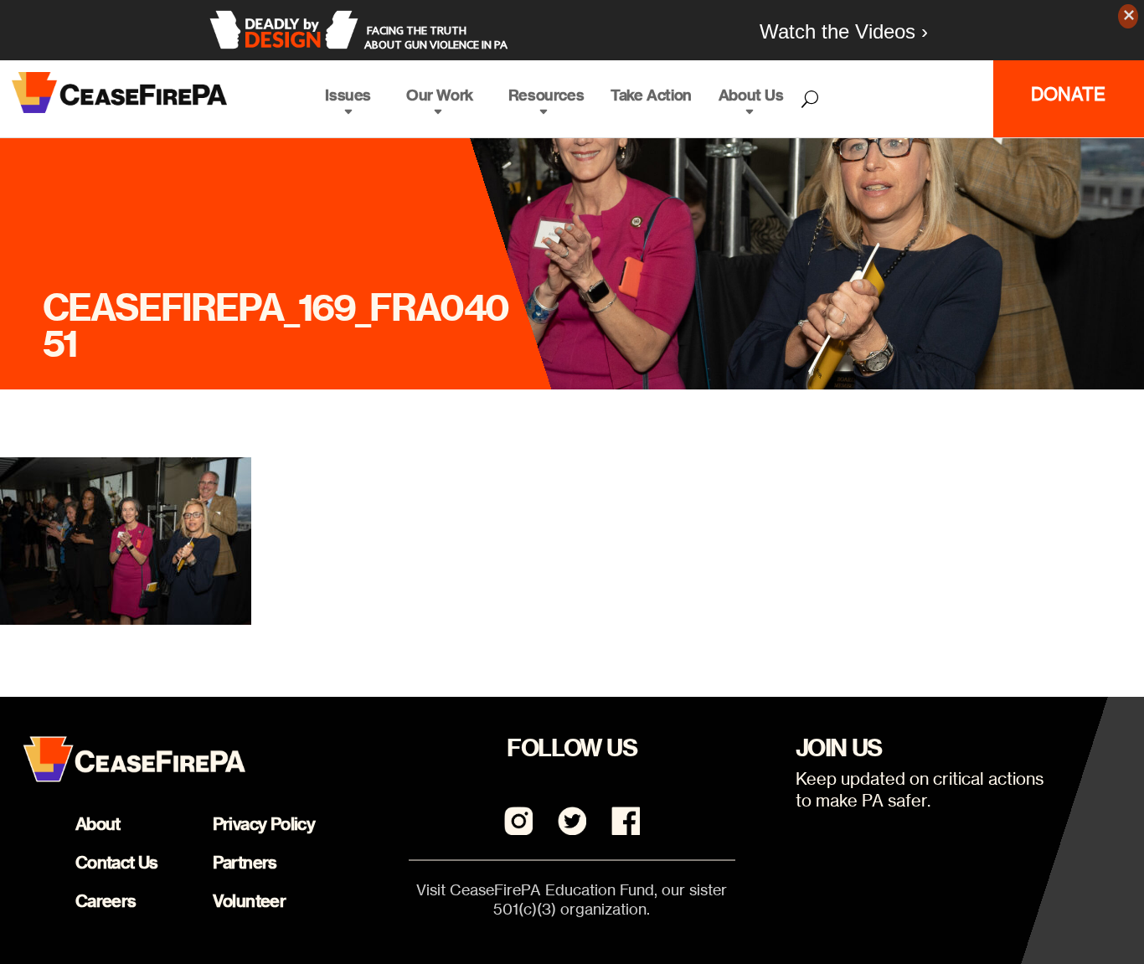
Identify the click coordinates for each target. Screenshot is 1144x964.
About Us (751, 95)
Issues (348, 95)
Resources (546, 95)
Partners (245, 862)
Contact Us (116, 862)
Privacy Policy (264, 823)
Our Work (439, 95)
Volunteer (249, 900)
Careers (106, 900)
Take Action (651, 95)
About (98, 823)
